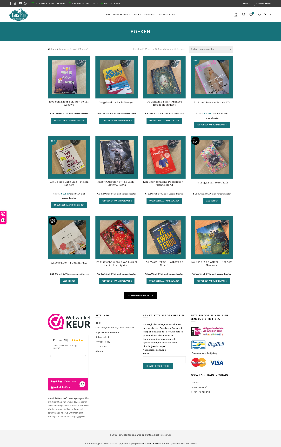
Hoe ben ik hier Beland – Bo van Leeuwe (69, 103)
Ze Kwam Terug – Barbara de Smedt (164, 263)
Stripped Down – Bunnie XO (212, 102)
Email (146, 353)
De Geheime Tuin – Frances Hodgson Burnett (164, 103)
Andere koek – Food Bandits (69, 262)
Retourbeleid (102, 337)
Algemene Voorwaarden (107, 332)
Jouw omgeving (263, 3)
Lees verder (212, 201)
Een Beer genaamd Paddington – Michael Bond (164, 183)
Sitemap (99, 351)
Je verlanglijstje (202, 391)
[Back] (52, 32)
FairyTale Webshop (117, 14)
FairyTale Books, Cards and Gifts (134, 435)
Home (53, 49)
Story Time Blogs (144, 14)
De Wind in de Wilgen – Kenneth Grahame (212, 263)
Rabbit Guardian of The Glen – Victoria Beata (116, 183)
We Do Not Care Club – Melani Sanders (69, 183)
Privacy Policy (102, 341)
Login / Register (236, 14)
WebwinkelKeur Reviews (148, 443)
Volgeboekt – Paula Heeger (117, 102)
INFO (98, 323)
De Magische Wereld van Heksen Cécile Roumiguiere (117, 263)
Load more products (140, 295)
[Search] (244, 14)
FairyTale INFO (167, 14)
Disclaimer (101, 346)
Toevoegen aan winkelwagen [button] (69, 121)
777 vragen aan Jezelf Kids (212, 182)
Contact (246, 3)
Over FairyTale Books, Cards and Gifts (114, 327)
